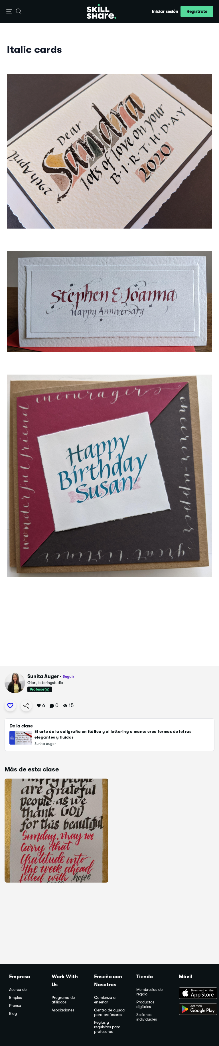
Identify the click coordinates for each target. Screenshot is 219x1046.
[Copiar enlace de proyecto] (26, 705)
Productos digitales (145, 1004)
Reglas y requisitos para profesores (107, 1027)
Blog (13, 1013)
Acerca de (18, 989)
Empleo (15, 997)
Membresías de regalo (149, 991)
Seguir (68, 676)
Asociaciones (63, 1010)
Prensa (15, 1005)
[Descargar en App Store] (194, 993)
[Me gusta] (10, 705)
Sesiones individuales (146, 1017)
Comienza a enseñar (104, 999)
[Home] (101, 11)
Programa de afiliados (63, 999)
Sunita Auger (43, 676)
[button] (9, 11)
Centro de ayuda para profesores (109, 1012)
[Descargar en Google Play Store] (194, 1009)
